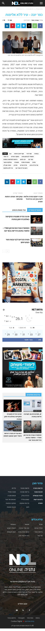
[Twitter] (18, 25)
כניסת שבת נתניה (23, 532)
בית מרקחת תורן (24, 536)
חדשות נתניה (29, 9)
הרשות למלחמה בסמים (10, 159)
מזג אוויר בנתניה (24, 528)
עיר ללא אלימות (8, 168)
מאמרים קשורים (35, 210)
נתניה (34, 162)
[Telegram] (23, 25)
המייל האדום (39, 528)
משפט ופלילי (25, 499)
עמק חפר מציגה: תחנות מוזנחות (14, 197)
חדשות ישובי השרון (37, 234)
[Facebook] (40, 25)
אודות (41, 524)
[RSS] (23, 610)
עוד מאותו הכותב (19, 210)
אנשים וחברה (12, 496)
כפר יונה (30, 159)
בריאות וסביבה (17, 430)
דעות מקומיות (11, 532)
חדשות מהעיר (20, 9)
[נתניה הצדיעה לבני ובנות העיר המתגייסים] (37, 242)
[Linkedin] (7, 25)
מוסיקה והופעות (11, 503)
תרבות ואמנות (37, 411)
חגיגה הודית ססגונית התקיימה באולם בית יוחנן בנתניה (17, 218)
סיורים (15, 165)
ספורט (40, 503)
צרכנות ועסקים (24, 503)
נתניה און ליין (39, 9)
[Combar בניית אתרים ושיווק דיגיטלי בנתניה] (22, 282)
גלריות (14, 488)
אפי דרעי (29, 154)
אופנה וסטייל (12, 492)
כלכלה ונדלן (25, 496)
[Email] (29, 25)
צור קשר (40, 536)
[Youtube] (16, 610)
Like (39, 340)
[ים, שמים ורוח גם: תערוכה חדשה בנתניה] (32, 406)
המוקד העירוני (15, 156)
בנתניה (36, 154)
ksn (10, 154)
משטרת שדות (25, 162)
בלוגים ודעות (38, 499)
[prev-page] (3, 251)
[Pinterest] (12, 25)
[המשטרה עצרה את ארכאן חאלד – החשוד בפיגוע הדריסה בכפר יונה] (37, 231)
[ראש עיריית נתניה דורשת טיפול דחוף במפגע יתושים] (13, 426)
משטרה (16, 162)
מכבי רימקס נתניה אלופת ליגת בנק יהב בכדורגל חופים (33, 199)
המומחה (13, 524)
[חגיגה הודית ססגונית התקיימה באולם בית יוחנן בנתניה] (37, 219)
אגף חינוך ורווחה (19, 154)
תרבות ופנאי (38, 492)
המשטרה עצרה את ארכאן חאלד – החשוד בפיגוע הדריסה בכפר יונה (16, 229)
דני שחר (5, 156)
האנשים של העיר (10, 499)
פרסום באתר (38, 532)
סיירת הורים (23, 165)
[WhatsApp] (34, 25)
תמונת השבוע (11, 528)
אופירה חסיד (35, 20)
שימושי (27, 524)
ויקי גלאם (23, 159)
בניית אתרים (30, 621)
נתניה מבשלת (38, 496)
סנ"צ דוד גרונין (34, 165)
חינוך (27, 507)
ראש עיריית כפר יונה (21, 168)
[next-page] (7, 251)
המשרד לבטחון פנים (28, 156)
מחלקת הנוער (7, 162)
